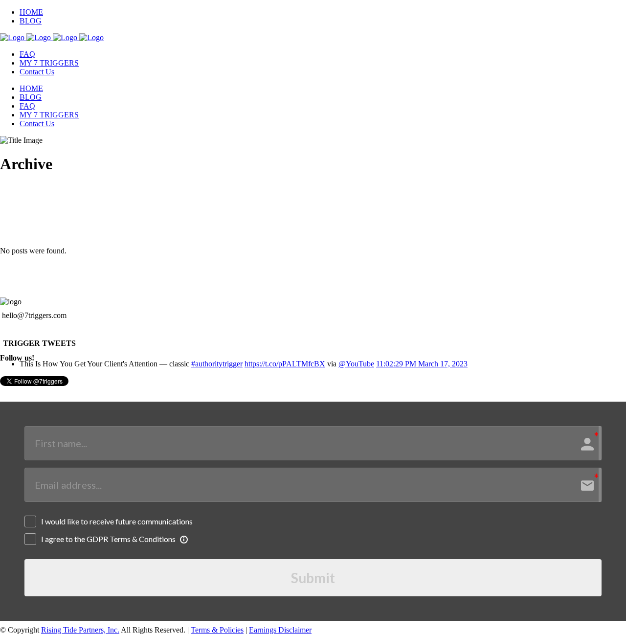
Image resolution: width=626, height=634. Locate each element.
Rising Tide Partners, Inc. (80, 630)
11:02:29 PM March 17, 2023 (422, 364)
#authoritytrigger (217, 364)
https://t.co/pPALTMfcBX (285, 364)
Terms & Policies (217, 630)
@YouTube (356, 364)
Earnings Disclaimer (280, 630)
